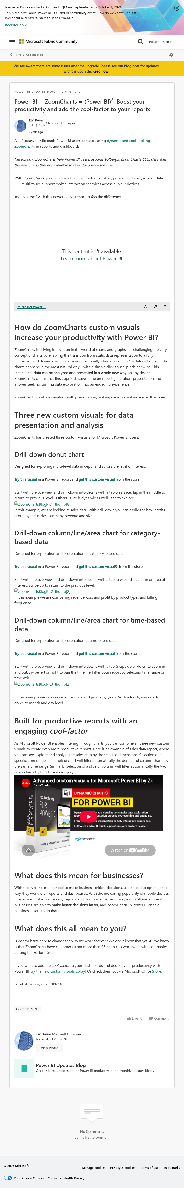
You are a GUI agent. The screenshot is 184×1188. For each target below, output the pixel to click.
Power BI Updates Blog (28, 54)
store (110, 164)
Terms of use (149, 1167)
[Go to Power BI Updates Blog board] (24, 1068)
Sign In (167, 41)
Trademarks (171, 1167)
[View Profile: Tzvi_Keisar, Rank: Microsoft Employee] (20, 126)
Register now (16, 24)
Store (156, 971)
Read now (100, 71)
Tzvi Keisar (36, 120)
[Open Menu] (171, 54)
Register (153, 41)
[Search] (141, 41)
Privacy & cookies (122, 1167)
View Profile (49, 1048)
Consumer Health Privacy (66, 1178)
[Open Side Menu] (12, 41)
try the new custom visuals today (58, 971)
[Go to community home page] (48, 41)
